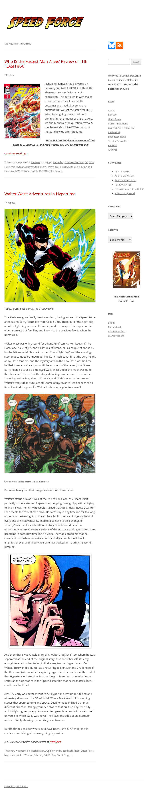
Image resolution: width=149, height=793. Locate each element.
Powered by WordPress (16, 786)
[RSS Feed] (119, 48)
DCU (91, 162)
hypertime (41, 166)
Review (83, 166)
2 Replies (9, 75)
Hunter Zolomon (25, 166)
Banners (112, 145)
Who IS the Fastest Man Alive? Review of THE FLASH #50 (45, 64)
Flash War (9, 166)
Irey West (53, 166)
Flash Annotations (118, 123)
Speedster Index (117, 136)
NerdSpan (55, 742)
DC (86, 162)
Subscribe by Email (125, 193)
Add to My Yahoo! (124, 176)
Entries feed (114, 327)
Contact (112, 114)
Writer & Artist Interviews (121, 128)
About (111, 110)
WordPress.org (116, 335)
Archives (112, 149)
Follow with (123, 184)
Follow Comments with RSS (129, 189)
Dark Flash (74, 750)
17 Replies (9, 202)
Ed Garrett (56, 171)
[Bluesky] (111, 48)
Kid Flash (73, 166)
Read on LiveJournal (125, 180)
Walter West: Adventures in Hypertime (39, 193)
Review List (114, 132)
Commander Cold (74, 162)
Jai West (63, 166)
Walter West (23, 755)
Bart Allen (58, 162)
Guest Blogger (64, 755)
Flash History (38, 750)
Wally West (17, 171)
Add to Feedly (122, 171)
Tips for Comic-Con (118, 141)
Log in (111, 322)
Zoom (27, 171)
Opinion (50, 750)
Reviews (35, 162)
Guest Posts (87, 750)
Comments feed (116, 331)
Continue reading (16, 153)
